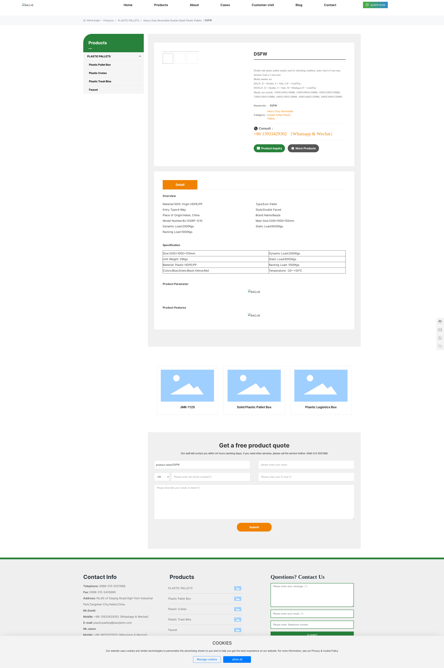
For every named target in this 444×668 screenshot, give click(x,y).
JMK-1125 (187, 407)
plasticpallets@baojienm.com (112, 622)
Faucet (172, 630)
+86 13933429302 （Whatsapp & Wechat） (294, 133)
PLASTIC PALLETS (128, 20)
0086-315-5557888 (317, 453)
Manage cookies (207, 659)
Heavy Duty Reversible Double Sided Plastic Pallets (172, 20)
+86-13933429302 (106, 616)
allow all (237, 659)
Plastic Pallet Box (179, 598)
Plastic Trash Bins (179, 619)
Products (108, 20)
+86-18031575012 (106, 635)
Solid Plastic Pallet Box (254, 407)
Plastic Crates (177, 609)
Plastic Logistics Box (321, 407)
